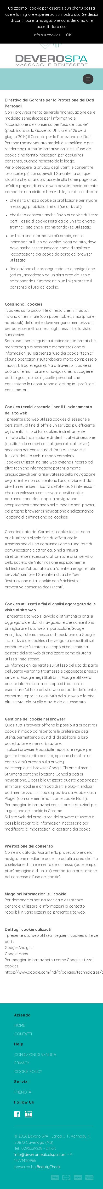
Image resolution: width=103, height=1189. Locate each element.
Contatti (23, 1034)
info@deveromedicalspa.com (40, 1154)
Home (19, 1025)
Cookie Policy (28, 1071)
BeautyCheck (48, 1166)
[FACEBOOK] (17, 1114)
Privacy (21, 1063)
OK (69, 35)
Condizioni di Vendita (35, 1054)
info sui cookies (47, 35)
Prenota (22, 1092)
